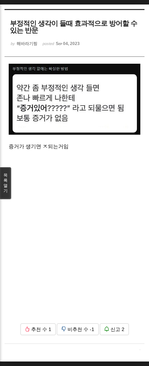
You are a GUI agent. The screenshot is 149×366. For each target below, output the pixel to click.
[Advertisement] (74, 243)
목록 (5, 183)
